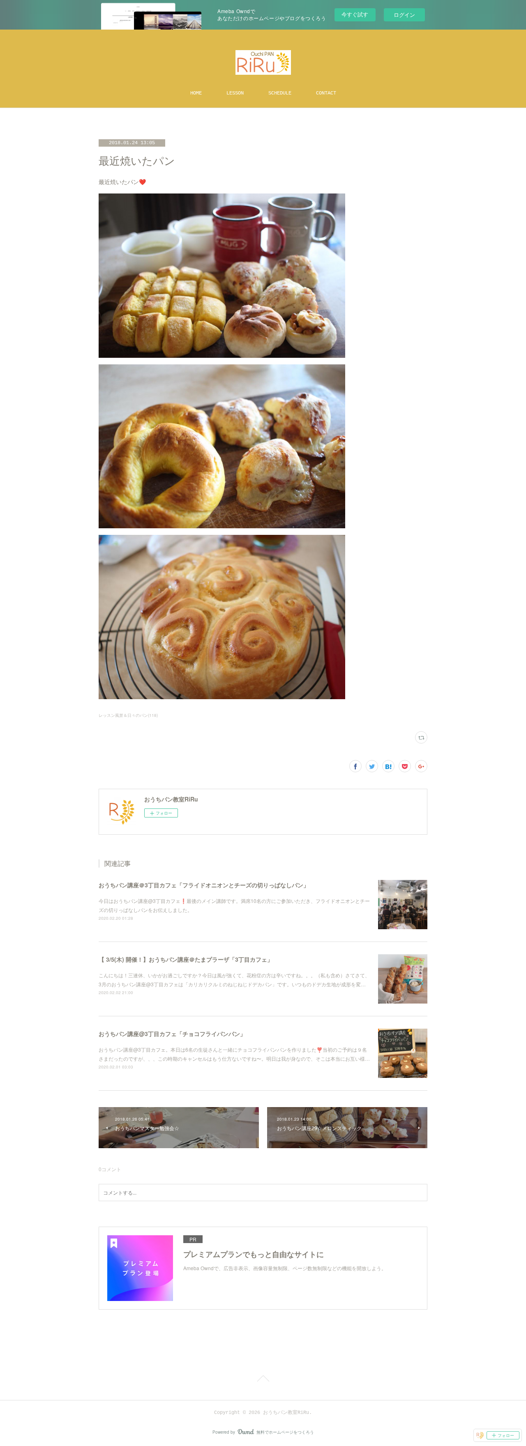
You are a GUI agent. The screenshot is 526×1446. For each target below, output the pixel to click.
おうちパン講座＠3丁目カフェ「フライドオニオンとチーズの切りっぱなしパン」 (204, 885)
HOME (196, 93)
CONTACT (326, 93)
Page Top (263, 1379)
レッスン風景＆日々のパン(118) (128, 715)
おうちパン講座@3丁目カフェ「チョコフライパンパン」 (172, 1033)
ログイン (404, 14)
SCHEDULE (279, 93)
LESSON (235, 93)
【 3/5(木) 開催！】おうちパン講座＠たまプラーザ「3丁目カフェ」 (186, 959)
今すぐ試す (354, 14)
